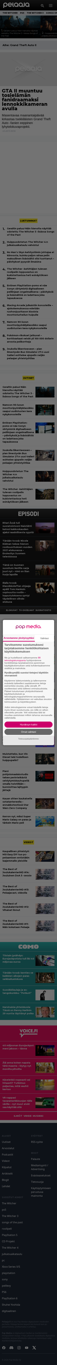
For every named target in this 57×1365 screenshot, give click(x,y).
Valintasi (44, 638)
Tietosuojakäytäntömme (28, 739)
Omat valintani (28, 731)
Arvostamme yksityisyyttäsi (19, 638)
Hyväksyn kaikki (28, 724)
